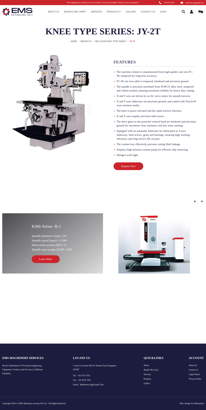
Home (146, 365)
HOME (74, 41)
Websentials (199, 403)
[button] (201, 201)
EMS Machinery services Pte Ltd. (33, 403)
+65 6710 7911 (169, 3)
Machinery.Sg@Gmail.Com (92, 384)
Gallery (131, 11)
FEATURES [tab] (125, 62)
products (86, 41)
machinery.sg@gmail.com (194, 3)
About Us (53, 11)
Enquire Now (128, 166)
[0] (199, 11)
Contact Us (148, 11)
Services (96, 11)
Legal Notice (194, 374)
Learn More (45, 259)
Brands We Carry (151, 370)
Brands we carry (75, 11)
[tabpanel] (155, 113)
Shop (163, 11)
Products (147, 379)
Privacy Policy (195, 379)
